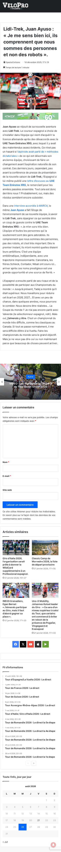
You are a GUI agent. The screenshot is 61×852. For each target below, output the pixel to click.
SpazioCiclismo (13, 62)
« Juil (5, 842)
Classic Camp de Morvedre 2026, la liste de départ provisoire (44, 561)
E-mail (7, 476)
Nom (6, 462)
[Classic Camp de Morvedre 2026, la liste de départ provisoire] (45, 547)
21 (38, 820)
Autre (30, 376)
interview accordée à (31, 205)
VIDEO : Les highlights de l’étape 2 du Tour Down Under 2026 (30, 385)
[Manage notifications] (53, 844)
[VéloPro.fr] (15, 6)
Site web (7, 490)
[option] (30, 382)
